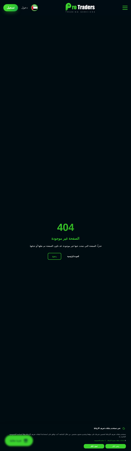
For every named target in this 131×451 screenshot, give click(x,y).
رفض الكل (115, 446)
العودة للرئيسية (73, 256)
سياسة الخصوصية (99, 440)
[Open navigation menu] (125, 7)
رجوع (54, 256)
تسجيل (10, 7)
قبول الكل (94, 446)
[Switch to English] (34, 7)
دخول (24, 7)
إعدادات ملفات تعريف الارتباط (115, 440)
